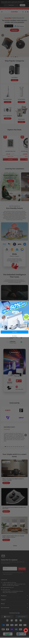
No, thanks (14, 335)
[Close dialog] (27, 302)
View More (14, 332)
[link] (14, 315)
